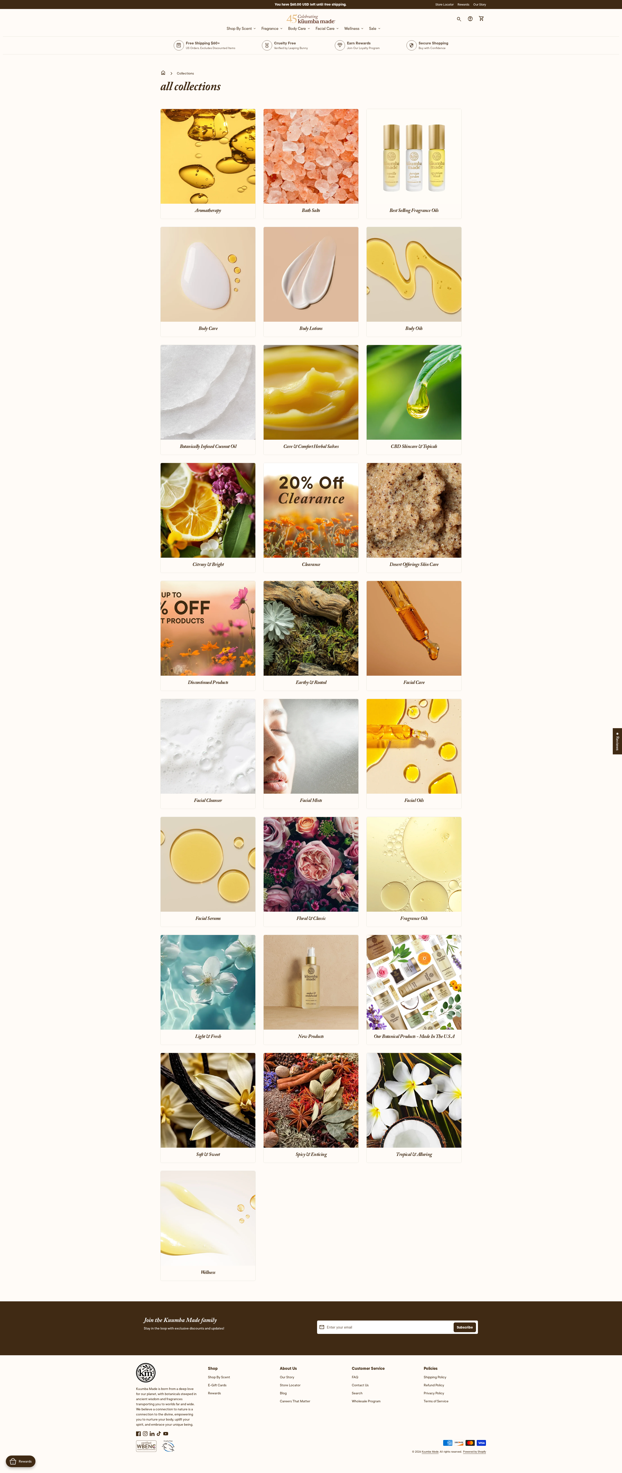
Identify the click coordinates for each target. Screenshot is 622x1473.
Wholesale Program (366, 1401)
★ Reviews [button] (617, 741)
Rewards (463, 4)
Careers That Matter (295, 1401)
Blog (283, 1393)
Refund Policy (434, 1385)
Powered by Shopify (474, 1452)
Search (357, 1393)
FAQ (355, 1377)
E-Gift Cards (217, 1385)
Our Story (479, 4)
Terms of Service (436, 1401)
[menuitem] (239, 1379)
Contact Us (360, 1385)
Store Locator (444, 4)
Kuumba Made (430, 1452)
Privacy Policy (434, 1393)
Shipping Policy (435, 1377)
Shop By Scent (219, 1377)
